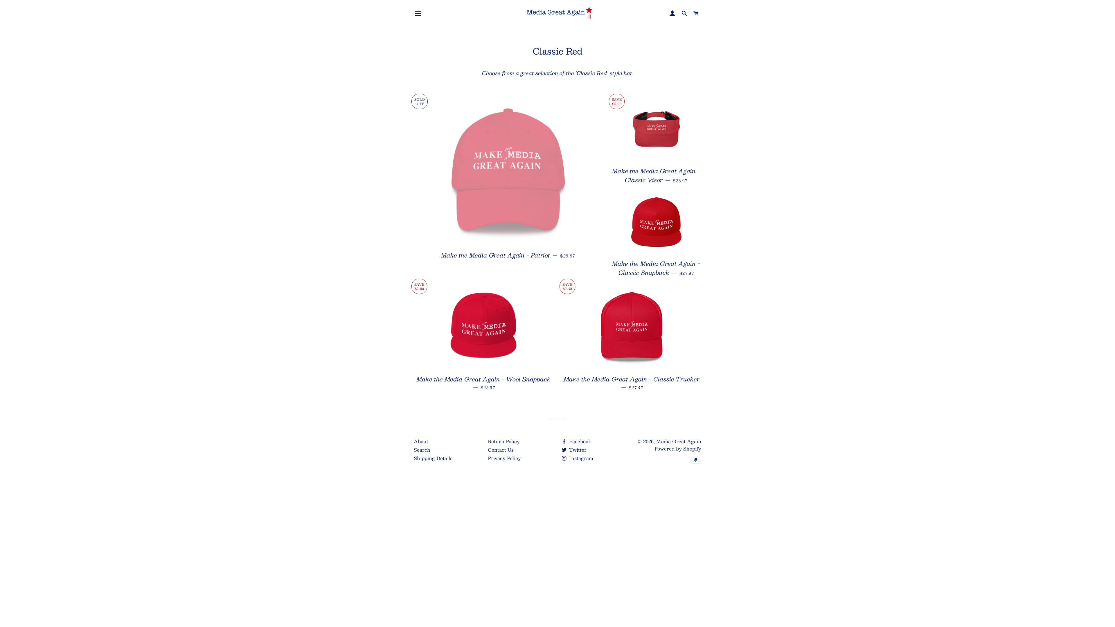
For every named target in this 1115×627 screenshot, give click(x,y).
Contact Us (501, 450)
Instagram (580, 458)
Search (422, 450)
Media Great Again (678, 441)
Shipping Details (433, 458)
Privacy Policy (504, 458)
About (421, 441)
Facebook (579, 441)
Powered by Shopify (677, 449)
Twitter (577, 450)
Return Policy (504, 441)
